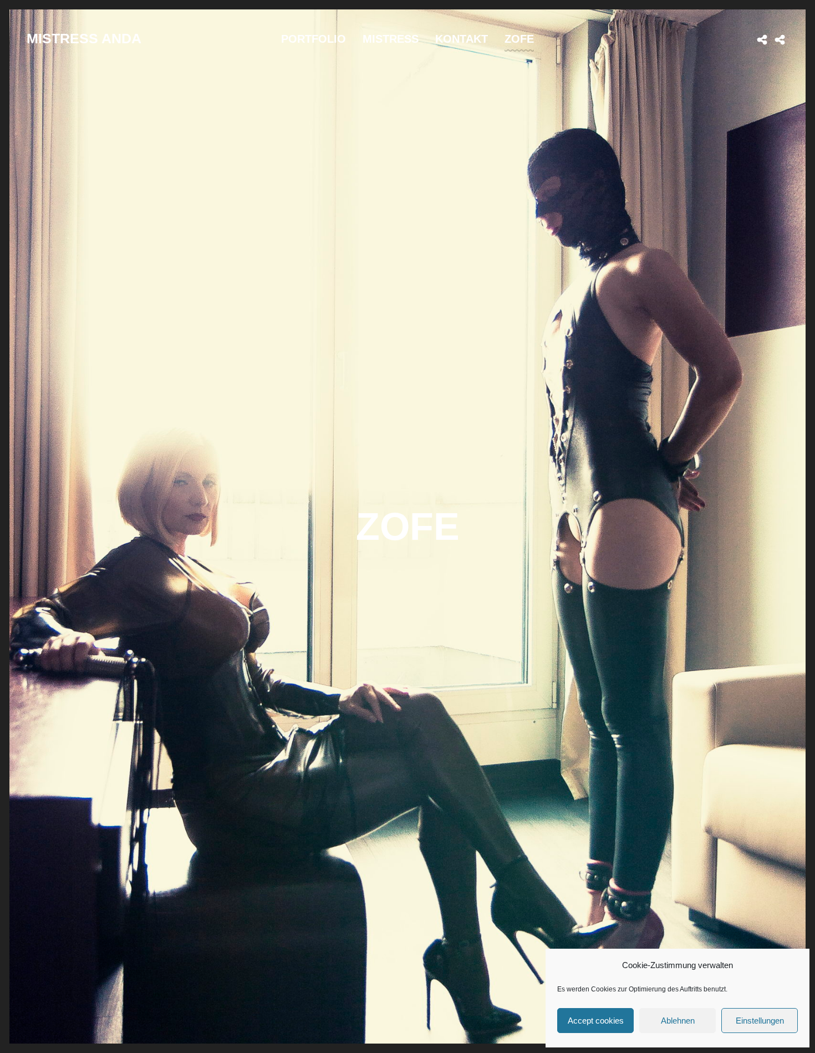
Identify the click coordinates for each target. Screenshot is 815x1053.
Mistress (391, 39)
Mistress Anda (84, 38)
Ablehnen (678, 1020)
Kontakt (461, 39)
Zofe (519, 39)
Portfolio (313, 39)
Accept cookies (596, 1020)
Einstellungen (760, 1020)
